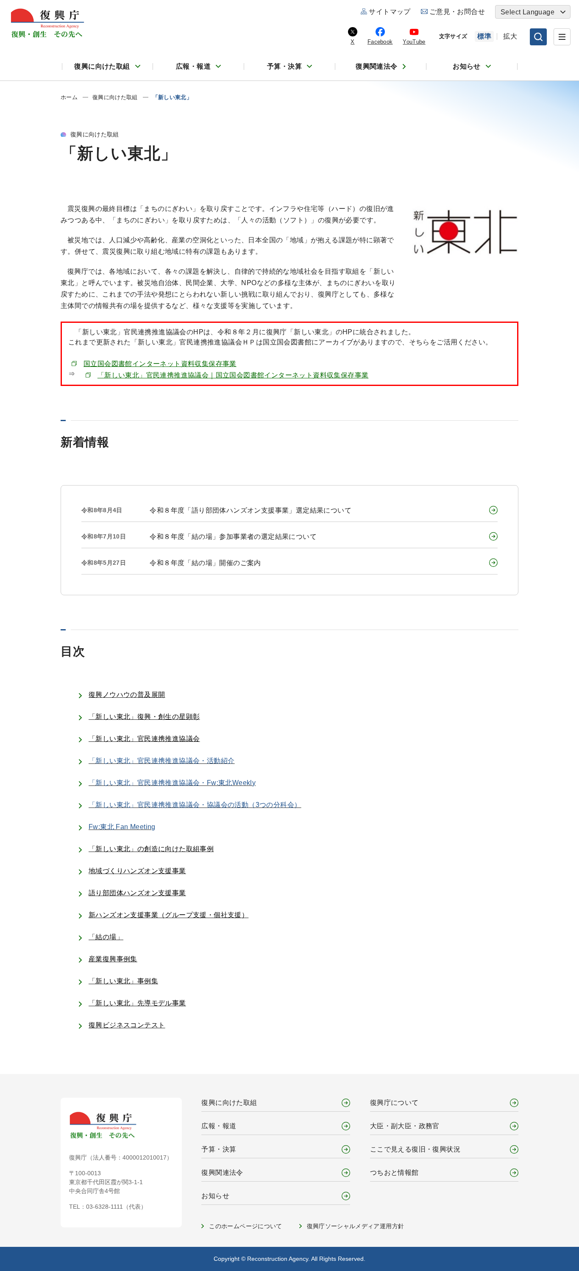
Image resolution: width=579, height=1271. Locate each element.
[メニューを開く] (562, 36)
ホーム (69, 97)
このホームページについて (245, 1226)
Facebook (380, 42)
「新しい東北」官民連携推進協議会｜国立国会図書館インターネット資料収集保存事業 (233, 375)
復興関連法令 (376, 66)
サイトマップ (389, 11)
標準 (484, 36)
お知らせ (467, 66)
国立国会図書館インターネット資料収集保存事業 (160, 363)
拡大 (510, 36)
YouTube (414, 42)
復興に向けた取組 (102, 66)
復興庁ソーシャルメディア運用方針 (355, 1226)
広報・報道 (193, 66)
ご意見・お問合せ (457, 11)
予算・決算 (284, 66)
